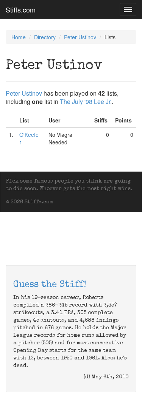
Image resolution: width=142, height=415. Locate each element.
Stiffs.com (21, 9)
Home (18, 37)
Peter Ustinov (80, 37)
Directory (45, 37)
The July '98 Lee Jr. (86, 101)
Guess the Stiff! (49, 285)
